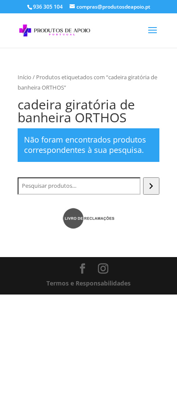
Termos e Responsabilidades (88, 283)
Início (24, 77)
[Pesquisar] (151, 186)
